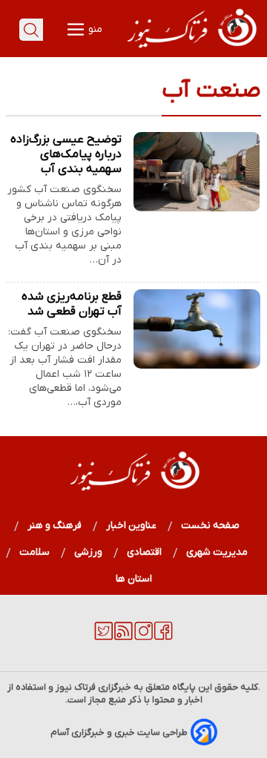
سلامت (34, 552)
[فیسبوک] (163, 637)
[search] (31, 30)
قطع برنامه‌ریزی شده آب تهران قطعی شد (72, 304)
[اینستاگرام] (143, 637)
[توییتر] (103, 637)
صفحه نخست (210, 525)
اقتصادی (144, 552)
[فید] (123, 637)
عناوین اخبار (131, 525)
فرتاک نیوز (76, 687)
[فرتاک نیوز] (190, 49)
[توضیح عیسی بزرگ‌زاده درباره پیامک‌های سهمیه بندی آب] (197, 171)
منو (94, 29)
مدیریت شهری (217, 552)
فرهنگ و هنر (54, 525)
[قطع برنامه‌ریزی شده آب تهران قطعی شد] (197, 329)
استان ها (134, 579)
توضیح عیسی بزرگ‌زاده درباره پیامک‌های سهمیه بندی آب (66, 154)
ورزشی (88, 552)
